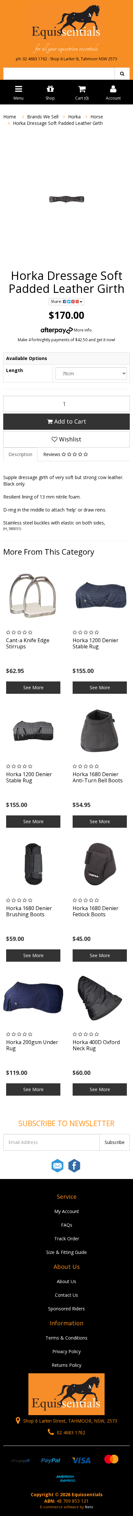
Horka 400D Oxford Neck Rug (96, 1045)
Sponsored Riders (66, 1308)
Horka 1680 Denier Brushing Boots (29, 911)
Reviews (52, 454)
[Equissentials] (66, 22)
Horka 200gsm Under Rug (32, 1045)
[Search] (122, 73)
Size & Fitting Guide (66, 1252)
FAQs (66, 1225)
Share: (57, 301)
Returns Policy (66, 1365)
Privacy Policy (66, 1351)
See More (33, 687)
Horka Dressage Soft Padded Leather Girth (58, 123)
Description (20, 454)
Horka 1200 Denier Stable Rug (95, 643)
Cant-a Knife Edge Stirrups (27, 643)
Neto (89, 1506)
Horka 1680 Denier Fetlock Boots (95, 911)
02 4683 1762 (70, 1432)
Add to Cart (69, 421)
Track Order (66, 1238)
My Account (66, 1211)
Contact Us (66, 1295)
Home (9, 117)
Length (14, 370)
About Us (66, 1281)
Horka (74, 117)
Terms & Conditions (66, 1338)
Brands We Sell (42, 117)
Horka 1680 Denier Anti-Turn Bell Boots (98, 777)
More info (82, 330)
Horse (96, 117)
